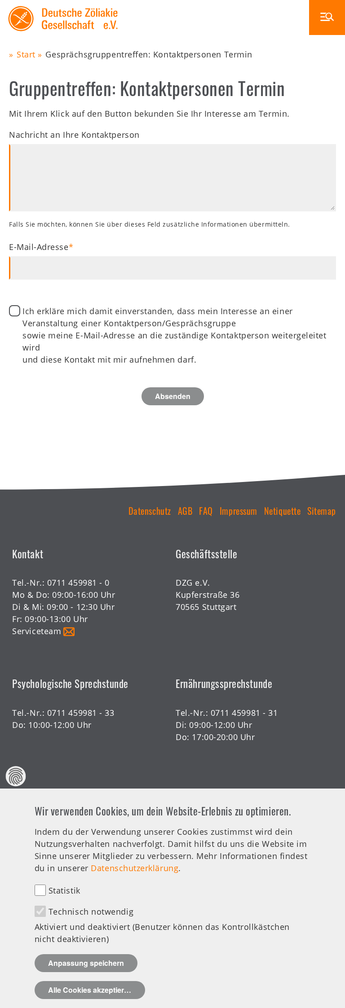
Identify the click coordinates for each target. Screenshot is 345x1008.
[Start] (63, 6)
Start (26, 54)
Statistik (64, 890)
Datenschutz (149, 510)
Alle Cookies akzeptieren (90, 990)
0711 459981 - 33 (81, 712)
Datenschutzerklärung (134, 868)
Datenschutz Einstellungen (16, 776)
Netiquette (282, 510)
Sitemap (321, 510)
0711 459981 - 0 (78, 582)
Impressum (238, 510)
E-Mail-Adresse (39, 246)
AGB (185, 510)
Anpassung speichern (86, 963)
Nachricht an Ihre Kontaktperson (74, 134)
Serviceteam (36, 631)
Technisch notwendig (91, 911)
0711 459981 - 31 (244, 712)
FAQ (206, 510)
